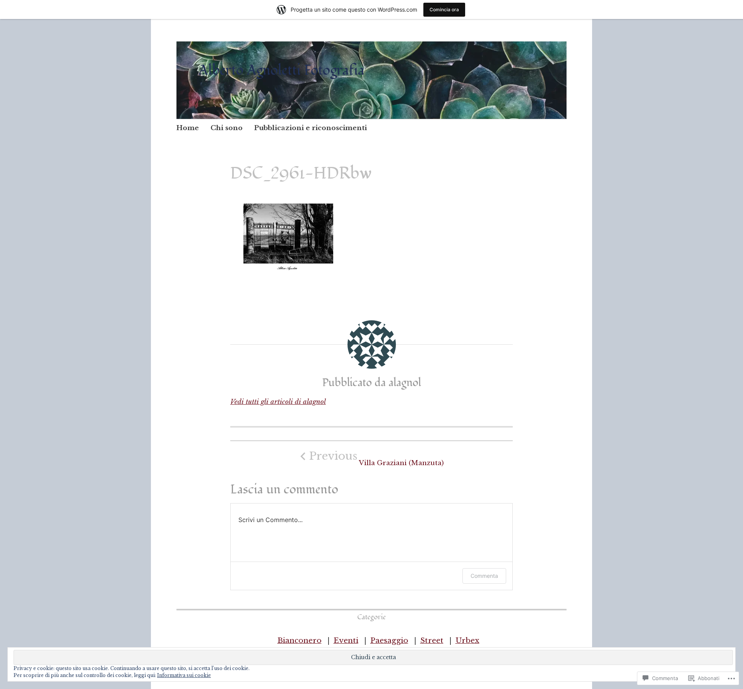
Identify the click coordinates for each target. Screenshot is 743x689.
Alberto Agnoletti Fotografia (282, 70)
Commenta (484, 575)
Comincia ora (444, 9)
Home (187, 128)
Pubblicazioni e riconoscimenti (310, 128)
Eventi (346, 640)
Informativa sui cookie (184, 675)
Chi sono (227, 128)
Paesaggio (389, 640)
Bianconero (299, 640)
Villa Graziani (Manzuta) (376, 458)
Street (431, 640)
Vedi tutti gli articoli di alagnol (278, 402)
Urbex (467, 640)
